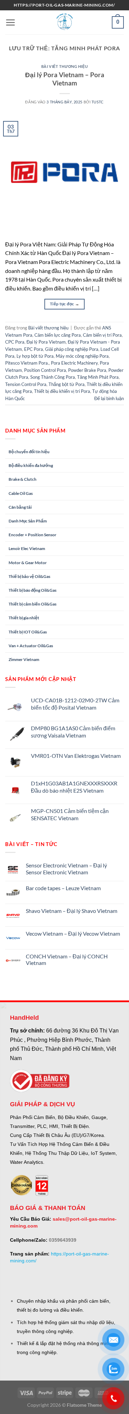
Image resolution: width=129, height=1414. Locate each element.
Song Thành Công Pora (52, 377)
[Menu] (10, 22)
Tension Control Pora (25, 384)
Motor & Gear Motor (28, 562)
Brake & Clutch (22, 479)
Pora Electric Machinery (74, 363)
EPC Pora (33, 349)
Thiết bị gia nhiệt (24, 617)
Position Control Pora (45, 370)
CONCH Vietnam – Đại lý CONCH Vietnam (67, 959)
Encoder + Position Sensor (32, 534)
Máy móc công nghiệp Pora (82, 356)
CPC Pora (14, 342)
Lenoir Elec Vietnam (27, 548)
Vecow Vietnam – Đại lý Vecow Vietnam (73, 933)
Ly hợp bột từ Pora (35, 356)
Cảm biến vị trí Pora (102, 335)
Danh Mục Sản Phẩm (28, 520)
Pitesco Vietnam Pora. (27, 363)
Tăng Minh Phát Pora (98, 377)
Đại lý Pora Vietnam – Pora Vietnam (64, 79)
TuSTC (98, 102)
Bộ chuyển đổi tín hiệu (29, 451)
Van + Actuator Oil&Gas (31, 645)
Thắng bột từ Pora (67, 384)
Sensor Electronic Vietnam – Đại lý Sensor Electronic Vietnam (66, 868)
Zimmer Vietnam (24, 659)
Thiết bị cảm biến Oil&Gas (32, 604)
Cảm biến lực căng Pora (57, 335)
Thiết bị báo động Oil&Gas (32, 590)
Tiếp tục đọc (64, 303)
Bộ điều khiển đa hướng (31, 465)
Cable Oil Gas (21, 493)
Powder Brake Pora (87, 370)
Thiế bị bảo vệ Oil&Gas (29, 576)
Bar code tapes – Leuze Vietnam (63, 888)
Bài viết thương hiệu (64, 66)
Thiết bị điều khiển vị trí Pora (62, 391)
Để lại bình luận (109, 398)
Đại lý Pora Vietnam (46, 342)
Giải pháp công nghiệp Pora (71, 349)
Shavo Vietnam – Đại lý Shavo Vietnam (71, 910)
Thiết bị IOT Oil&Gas (28, 631)
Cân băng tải (20, 507)
